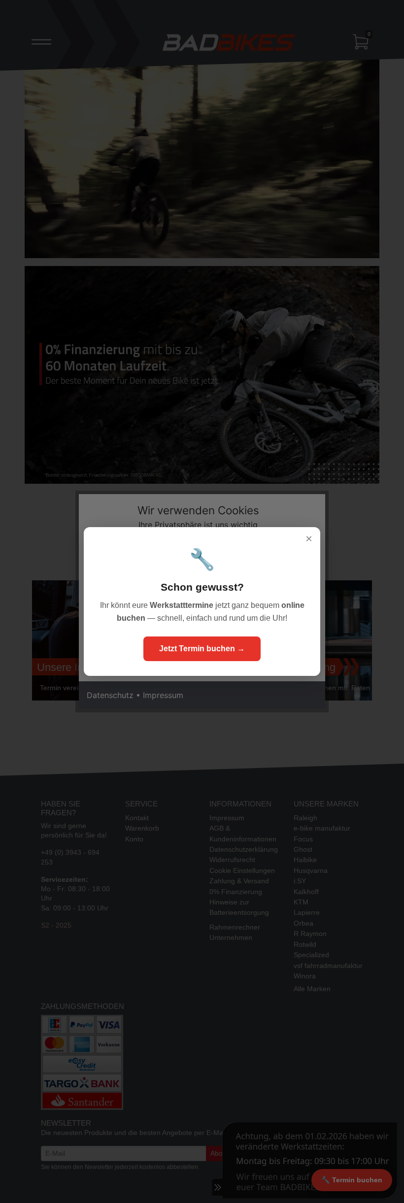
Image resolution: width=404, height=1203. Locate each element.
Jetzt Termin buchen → (202, 648)
